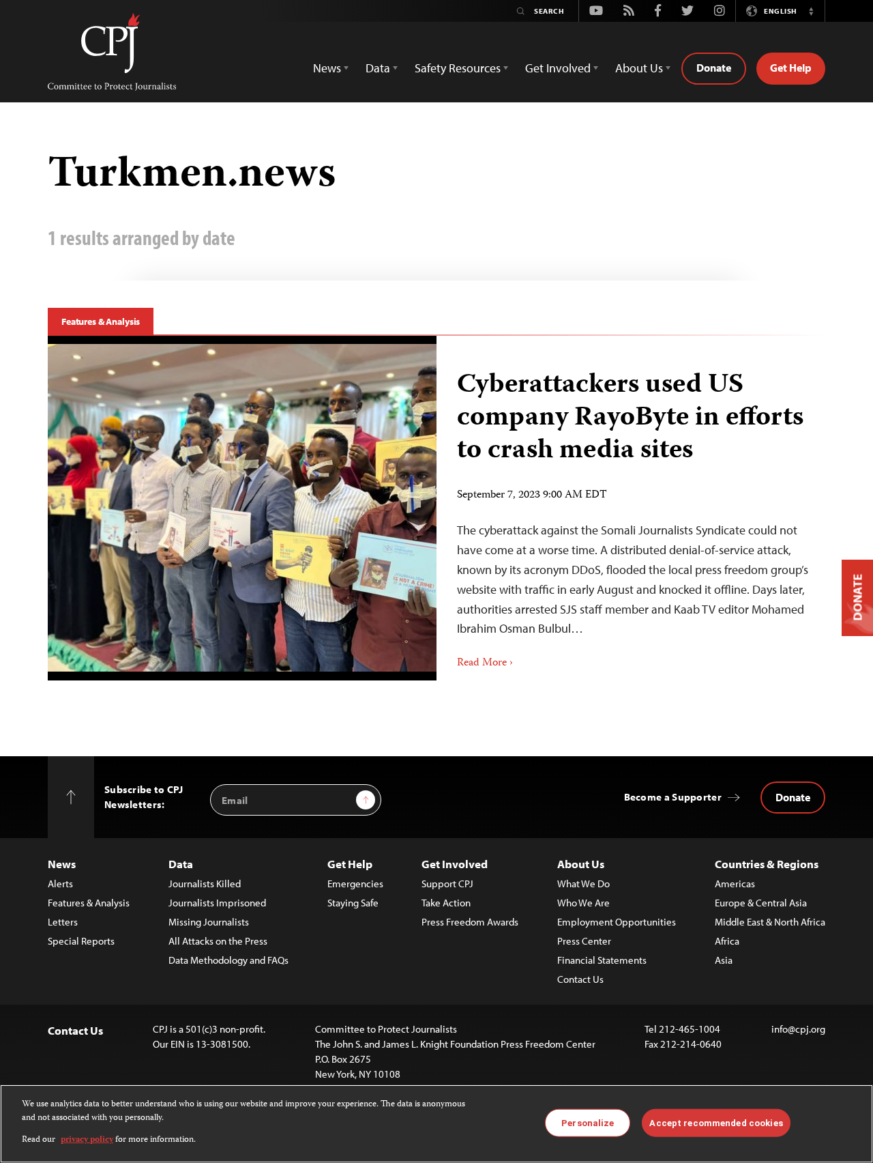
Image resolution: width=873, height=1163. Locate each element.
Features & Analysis (100, 321)
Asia (724, 959)
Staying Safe (353, 902)
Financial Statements (602, 959)
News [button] (327, 68)
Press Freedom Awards (469, 921)
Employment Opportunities (616, 921)
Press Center (584, 940)
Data (180, 864)
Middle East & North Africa (770, 921)
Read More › (485, 663)
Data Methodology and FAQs (228, 959)
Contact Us (580, 979)
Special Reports (81, 940)
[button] (811, 11)
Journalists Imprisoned (217, 902)
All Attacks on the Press (217, 940)
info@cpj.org (798, 1028)
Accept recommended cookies (715, 1122)
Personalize (587, 1122)
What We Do (583, 883)
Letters (63, 921)
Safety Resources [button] (458, 68)
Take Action (446, 902)
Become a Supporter (673, 796)
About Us (580, 864)
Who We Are (583, 902)
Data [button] (378, 68)
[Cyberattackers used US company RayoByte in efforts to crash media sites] (630, 508)
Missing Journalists (208, 921)
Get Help (791, 67)
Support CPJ (447, 883)
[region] (436, 1124)
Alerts (60, 883)
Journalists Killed (204, 883)
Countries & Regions (766, 864)
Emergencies (355, 883)
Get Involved (454, 864)
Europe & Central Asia (761, 902)
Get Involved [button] (558, 68)
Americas (735, 883)
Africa (727, 940)
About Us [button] (639, 68)
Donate (713, 67)
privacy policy (87, 1140)
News (62, 864)
